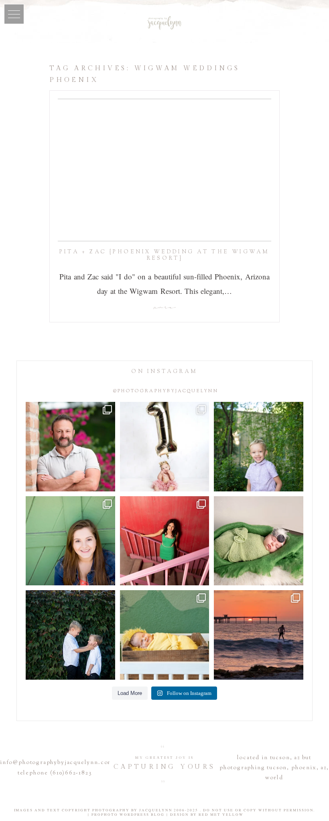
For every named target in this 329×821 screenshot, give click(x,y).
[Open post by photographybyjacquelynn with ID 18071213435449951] (258, 541)
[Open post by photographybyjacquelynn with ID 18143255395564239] (164, 446)
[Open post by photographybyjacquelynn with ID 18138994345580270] (70, 635)
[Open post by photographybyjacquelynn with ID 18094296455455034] (258, 446)
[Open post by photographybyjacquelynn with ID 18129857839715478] (164, 541)
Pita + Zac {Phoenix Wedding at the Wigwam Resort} (164, 255)
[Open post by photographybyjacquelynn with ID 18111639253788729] (258, 635)
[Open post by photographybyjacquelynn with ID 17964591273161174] (70, 446)
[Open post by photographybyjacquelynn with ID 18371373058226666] (164, 635)
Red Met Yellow (221, 814)
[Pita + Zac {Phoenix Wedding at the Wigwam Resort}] (164, 170)
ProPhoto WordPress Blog (127, 814)
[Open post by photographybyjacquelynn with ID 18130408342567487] (70, 541)
